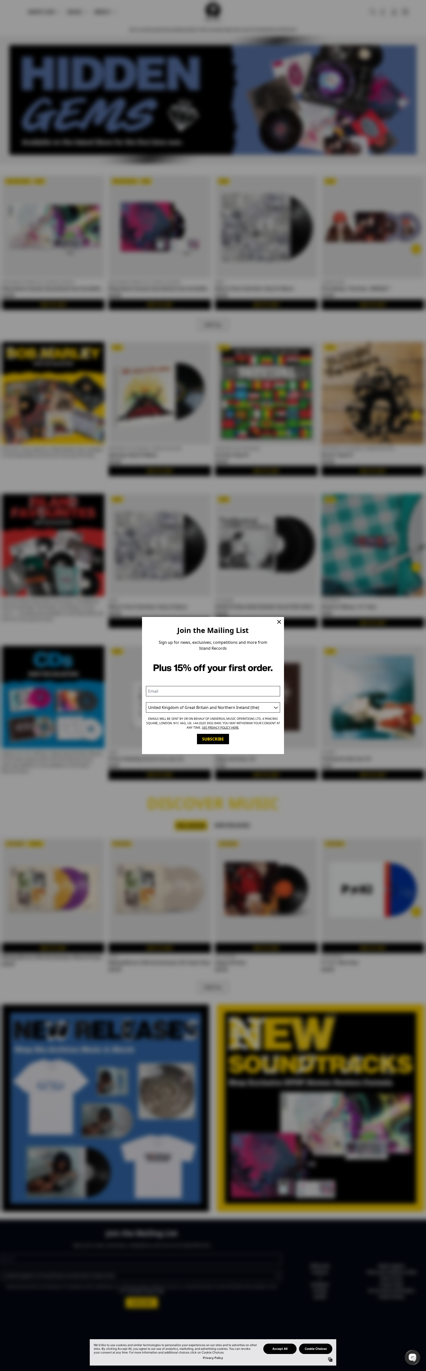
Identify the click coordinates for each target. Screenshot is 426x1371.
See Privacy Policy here (220, 727)
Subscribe (213, 739)
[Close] (279, 622)
